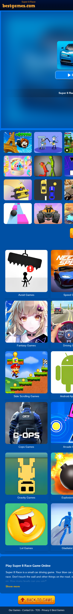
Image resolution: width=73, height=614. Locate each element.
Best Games (58, 610)
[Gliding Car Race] (18, 180)
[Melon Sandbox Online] (48, 157)
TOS (37, 610)
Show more (13, 586)
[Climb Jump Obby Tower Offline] (18, 133)
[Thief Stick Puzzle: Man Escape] (48, 133)
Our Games (14, 610)
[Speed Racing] (48, 180)
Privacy (45, 610)
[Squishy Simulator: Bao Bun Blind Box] (18, 157)
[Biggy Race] (48, 204)
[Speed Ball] (18, 204)
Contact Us (28, 610)
